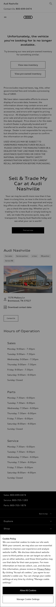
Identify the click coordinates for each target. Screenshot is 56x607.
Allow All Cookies (28, 590)
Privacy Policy (43, 569)
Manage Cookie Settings (28, 599)
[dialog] (28, 570)
